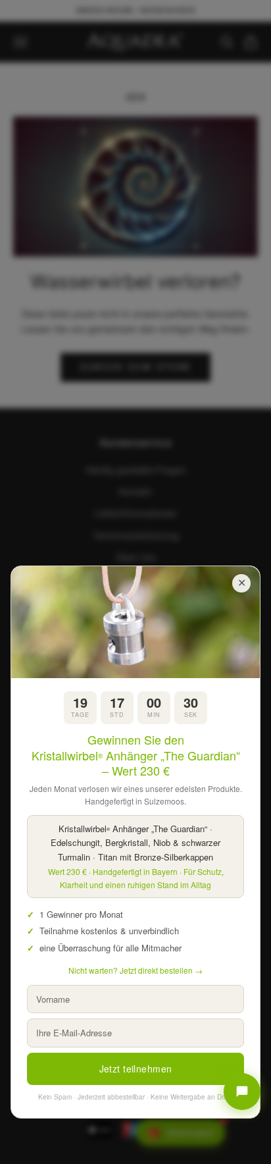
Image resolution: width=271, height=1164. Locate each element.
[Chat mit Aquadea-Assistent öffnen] (242, 1091)
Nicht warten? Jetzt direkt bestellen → (135, 970)
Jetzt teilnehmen (135, 1068)
